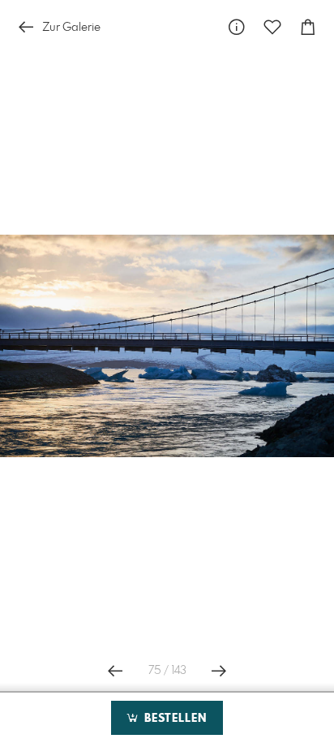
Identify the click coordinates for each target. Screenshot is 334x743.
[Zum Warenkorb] (308, 27)
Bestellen (173, 718)
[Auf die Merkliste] (272, 27)
